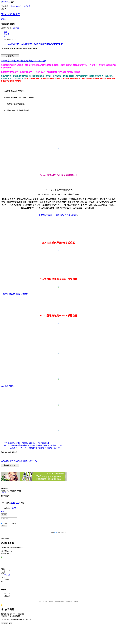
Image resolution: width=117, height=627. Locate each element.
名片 (5, 36)
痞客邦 (13, 503)
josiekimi (3, 492)
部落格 (6, 34)
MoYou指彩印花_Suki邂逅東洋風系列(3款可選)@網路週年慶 (33, 44)
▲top (2, 511)
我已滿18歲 (4, 623)
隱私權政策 (69, 601)
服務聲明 (75, 601)
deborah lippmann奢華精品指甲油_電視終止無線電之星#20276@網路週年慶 (33, 445)
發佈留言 (3, 526)
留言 (17, 503)
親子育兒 (15, 508)
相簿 (5, 32)
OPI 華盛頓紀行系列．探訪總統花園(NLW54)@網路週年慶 (26, 443)
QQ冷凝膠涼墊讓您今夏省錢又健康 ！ (15, 294)
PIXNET (45, 601)
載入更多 (3, 514)
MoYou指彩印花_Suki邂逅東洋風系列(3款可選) (19, 461)
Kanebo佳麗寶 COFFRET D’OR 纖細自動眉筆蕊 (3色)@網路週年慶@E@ (32, 448)
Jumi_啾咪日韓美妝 (8, 386)
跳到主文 (4, 19)
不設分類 (16, 28)
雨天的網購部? (10, 14)
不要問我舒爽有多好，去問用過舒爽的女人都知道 (58, 215)
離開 (10, 623)
